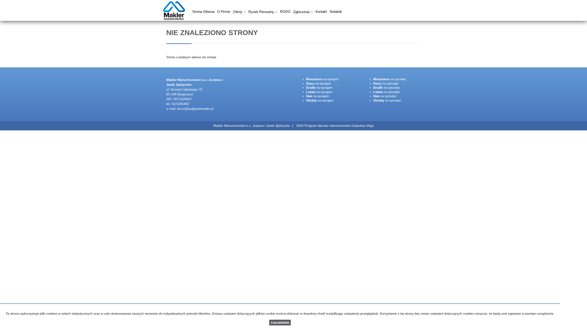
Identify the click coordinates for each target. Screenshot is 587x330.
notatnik (336, 12)
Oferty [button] (238, 12)
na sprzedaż (389, 79)
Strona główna (203, 12)
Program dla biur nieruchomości (328, 125)
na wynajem (322, 79)
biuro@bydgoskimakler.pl (195, 108)
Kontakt (321, 12)
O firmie (223, 12)
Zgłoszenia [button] (301, 12)
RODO (285, 12)
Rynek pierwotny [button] (261, 12)
